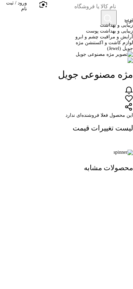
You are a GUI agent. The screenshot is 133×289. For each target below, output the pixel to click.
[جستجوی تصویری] (43, 5)
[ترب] (125, 8)
